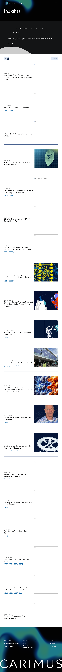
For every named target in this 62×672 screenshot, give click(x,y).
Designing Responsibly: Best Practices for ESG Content (18, 617)
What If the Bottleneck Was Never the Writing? (18, 135)
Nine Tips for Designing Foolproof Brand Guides (16, 560)
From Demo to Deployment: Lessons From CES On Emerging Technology (17, 248)
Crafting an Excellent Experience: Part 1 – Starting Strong (18, 504)
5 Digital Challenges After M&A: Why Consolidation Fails (17, 220)
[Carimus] (15, 3)
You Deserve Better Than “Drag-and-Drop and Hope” (17, 333)
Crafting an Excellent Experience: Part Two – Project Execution (18, 447)
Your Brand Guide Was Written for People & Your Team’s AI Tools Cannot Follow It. (18, 77)
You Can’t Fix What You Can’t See (16, 108)
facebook (52, 641)
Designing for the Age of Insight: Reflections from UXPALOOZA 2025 (17, 277)
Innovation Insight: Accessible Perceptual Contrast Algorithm (15, 475)
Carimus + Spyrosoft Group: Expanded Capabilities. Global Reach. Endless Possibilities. (18, 304)
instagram (52, 646)
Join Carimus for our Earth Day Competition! (15, 532)
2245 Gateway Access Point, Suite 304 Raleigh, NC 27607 (29, 644)
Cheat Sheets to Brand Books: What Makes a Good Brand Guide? (17, 589)
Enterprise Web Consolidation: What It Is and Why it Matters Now (18, 192)
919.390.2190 (8, 641)
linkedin (52, 644)
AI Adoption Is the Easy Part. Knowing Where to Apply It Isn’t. (18, 163)
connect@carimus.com (10, 644)
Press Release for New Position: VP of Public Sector (17, 419)
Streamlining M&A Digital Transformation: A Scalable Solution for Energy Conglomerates (18, 389)
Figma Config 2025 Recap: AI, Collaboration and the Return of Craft (18, 362)
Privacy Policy (8, 646)
